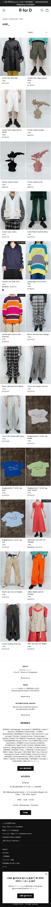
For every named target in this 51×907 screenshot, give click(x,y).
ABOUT (5, 849)
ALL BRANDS (25, 768)
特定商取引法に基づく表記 (11, 863)
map (25, 812)
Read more (25, 678)
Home (4, 19)
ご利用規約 (6, 856)
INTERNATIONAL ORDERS (11, 837)
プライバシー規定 (8, 860)
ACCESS (5, 853)
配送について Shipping (10, 830)
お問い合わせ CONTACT (10, 841)
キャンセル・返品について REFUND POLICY (17, 834)
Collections (13, 19)
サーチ (4, 867)
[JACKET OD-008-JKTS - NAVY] (3, 290)
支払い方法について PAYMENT (12, 827)
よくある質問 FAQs (9, 823)
